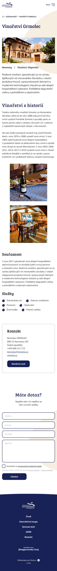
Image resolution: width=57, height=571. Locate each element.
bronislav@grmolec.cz (17, 351)
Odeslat (14, 476)
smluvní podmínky (47, 470)
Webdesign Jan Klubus (26, 560)
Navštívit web (18, 363)
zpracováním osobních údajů (30, 466)
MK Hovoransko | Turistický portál (7, 5)
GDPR (28, 531)
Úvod (28, 516)
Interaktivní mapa (28, 521)
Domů (3, 16)
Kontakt (29, 536)
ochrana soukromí (34, 470)
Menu (48, 4)
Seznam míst (11, 17)
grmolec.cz (12, 355)
